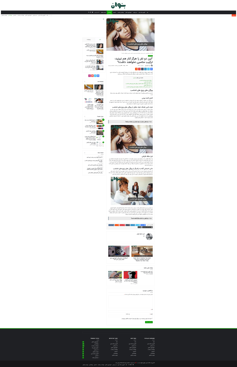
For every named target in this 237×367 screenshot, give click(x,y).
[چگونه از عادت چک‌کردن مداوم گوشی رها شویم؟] (115, 275)
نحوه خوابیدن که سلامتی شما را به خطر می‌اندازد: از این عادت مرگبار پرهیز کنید (99, 106)
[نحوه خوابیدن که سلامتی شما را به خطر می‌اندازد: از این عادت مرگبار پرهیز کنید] (98, 100)
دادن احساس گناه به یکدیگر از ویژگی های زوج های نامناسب (139, 87)
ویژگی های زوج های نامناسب (145, 80)
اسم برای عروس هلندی (91, 50)
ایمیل (151, 314)
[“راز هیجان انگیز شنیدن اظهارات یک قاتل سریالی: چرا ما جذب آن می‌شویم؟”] (130, 275)
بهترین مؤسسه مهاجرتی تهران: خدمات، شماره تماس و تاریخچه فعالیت (89, 106)
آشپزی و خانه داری (142, 12)
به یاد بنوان (133, 362)
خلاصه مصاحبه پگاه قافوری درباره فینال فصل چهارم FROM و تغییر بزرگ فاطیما (90, 45)
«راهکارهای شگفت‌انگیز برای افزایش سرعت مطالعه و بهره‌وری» (219, 15)
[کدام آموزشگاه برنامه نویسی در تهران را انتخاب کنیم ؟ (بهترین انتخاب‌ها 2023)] (100, 138)
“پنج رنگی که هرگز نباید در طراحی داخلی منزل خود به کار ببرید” (90, 67)
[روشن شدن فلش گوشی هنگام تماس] (100, 144)
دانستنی (114, 12)
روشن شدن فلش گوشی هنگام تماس (91, 143)
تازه (100, 39)
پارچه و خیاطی (103, 12)
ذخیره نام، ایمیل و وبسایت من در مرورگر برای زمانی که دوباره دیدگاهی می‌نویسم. (137, 318)
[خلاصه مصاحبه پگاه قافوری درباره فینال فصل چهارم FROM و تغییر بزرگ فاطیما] (100, 46)
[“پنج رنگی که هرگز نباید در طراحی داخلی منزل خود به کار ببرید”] (100, 67)
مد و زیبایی (135, 12)
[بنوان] (118, 5)
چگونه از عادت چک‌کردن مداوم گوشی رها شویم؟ (116, 280)
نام (152, 309)
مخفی (134, 78)
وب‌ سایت (128, 314)
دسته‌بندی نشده (95, 357)
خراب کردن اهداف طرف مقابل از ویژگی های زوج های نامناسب (139, 83)
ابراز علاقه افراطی (148, 85)
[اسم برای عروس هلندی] (100, 51)
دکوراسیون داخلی (128, 12)
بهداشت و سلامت (121, 12)
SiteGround (122, 362)
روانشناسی (109, 12)
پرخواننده (89, 39)
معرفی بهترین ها (95, 347)
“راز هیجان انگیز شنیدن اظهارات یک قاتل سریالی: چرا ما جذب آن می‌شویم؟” (130, 281)
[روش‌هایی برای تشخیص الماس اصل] (100, 132)
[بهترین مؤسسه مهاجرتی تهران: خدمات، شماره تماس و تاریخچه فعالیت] (88, 100)
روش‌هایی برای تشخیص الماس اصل (91, 131)
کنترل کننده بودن (148, 82)
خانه (147, 12)
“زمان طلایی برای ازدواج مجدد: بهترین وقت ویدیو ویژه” (147, 272)
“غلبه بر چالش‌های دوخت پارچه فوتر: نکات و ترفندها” (90, 126)
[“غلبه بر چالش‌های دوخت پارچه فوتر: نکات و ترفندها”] (100, 127)
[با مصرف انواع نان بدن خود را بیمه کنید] (100, 121)
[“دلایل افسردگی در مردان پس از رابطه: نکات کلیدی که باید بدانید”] (100, 62)
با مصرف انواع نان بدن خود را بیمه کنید (90, 120)
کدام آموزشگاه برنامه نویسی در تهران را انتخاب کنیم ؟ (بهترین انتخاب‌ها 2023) (90, 138)
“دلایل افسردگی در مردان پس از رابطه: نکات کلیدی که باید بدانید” (90, 61)
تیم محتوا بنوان (147, 65)
